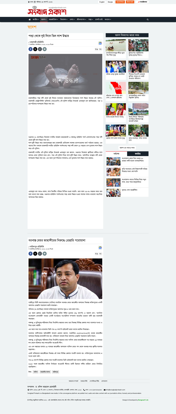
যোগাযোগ (104, 381)
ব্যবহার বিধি (84, 381)
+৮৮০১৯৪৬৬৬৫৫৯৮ (95, 390)
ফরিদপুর (55, 372)
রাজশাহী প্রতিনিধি (37, 42)
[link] (120, 2)
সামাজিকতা (143, 2)
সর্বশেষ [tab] (116, 154)
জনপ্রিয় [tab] (138, 154)
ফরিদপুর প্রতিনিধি (37, 246)
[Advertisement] (65, 120)
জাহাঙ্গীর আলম (45, 372)
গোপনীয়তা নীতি (94, 381)
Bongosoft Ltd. (143, 400)
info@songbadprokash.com (115, 390)
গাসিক (35, 372)
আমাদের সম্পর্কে (73, 381)
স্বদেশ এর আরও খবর (127, 148)
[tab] (116, 153)
